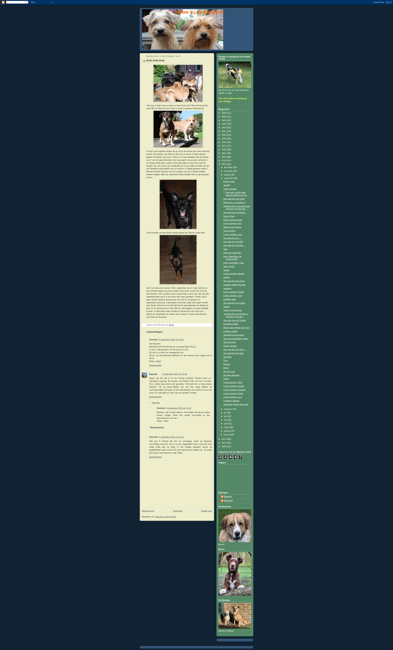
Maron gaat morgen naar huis (236, 328)
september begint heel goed (235, 404)
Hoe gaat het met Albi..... (234, 245)
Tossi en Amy (229, 231)
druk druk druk (229, 342)
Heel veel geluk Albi (232, 253)
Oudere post (206, 511)
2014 (224, 157)
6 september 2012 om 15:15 (171, 437)
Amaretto (227, 357)
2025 (224, 117)
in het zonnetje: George (233, 386)
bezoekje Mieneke (231, 375)
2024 (224, 120)
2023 (224, 124)
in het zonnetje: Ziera (232, 382)
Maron (226, 368)
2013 (224, 160)
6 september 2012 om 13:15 (171, 340)
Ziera (225, 360)
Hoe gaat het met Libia (233, 353)
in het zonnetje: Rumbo (233, 292)
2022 (224, 128)
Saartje (226, 277)
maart (227, 427)
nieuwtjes (227, 288)
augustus (228, 409)
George (226, 364)
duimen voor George (232, 227)
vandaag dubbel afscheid (234, 285)
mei (226, 420)
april (226, 424)
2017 (224, 146)
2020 (224, 135)
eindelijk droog (229, 299)
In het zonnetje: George (233, 274)
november (228, 171)
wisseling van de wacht (233, 335)
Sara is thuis (229, 216)
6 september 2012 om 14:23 (178, 408)
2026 (224, 113)
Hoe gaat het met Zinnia (234, 281)
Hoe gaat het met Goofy (234, 199)
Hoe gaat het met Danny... (235, 213)
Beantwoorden (155, 365)
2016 (224, 150)
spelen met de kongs (232, 310)
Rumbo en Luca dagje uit (234, 203)
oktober (227, 175)
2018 (224, 142)
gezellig (226, 185)
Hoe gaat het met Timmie (234, 320)
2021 (224, 131)
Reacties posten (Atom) (165, 517)
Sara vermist (229, 266)
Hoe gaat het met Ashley (234, 303)
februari (227, 431)
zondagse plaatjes (231, 401)
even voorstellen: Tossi (233, 263)
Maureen (153, 374)
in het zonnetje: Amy (232, 223)
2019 (224, 139)
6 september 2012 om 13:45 (174, 374)
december (228, 167)
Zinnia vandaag (230, 346)
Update (226, 307)
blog (228, 101)
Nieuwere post (148, 511)
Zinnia (226, 379)
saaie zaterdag (229, 189)
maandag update (230, 324)
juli (225, 413)
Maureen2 (228, 501)
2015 (224, 153)
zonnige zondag (230, 331)
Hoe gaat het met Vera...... (235, 350)
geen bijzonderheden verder (235, 339)
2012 (224, 164)
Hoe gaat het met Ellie (233, 242)
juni (226, 416)
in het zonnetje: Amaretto (234, 390)
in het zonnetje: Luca (232, 235)
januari (227, 435)
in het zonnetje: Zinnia (233, 394)
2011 (224, 439)
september (229, 178)
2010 (224, 443)
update (226, 270)
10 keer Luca (229, 372)
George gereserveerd (232, 220)
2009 (224, 447)
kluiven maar (229, 182)
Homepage (178, 511)
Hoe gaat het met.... (232, 238)
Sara (225, 249)
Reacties (156, 403)
